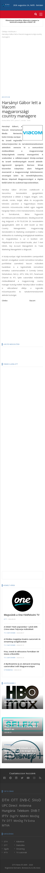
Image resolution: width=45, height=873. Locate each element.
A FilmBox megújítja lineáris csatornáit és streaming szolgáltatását (22, 640)
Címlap (4, 31)
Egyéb (6, 849)
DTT (5, 619)
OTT (14, 800)
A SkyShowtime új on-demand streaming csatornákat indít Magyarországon (22, 665)
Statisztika (20, 845)
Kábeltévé (20, 841)
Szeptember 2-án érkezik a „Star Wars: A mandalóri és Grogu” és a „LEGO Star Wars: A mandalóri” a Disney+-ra (20, 752)
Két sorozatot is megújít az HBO (19, 702)
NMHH (24, 816)
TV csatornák (10, 633)
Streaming (8, 670)
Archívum (11, 31)
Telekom (23, 810)
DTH (5, 800)
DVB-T (35, 810)
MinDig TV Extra (24, 821)
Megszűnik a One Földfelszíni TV (21, 614)
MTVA (6, 825)
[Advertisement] (22, 63)
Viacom (32, 300)
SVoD (36, 800)
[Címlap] (5, 5)
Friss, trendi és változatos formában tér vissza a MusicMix (21, 652)
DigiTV (14, 816)
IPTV (5, 816)
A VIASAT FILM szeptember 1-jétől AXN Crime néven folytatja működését (20, 628)
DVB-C (25, 800)
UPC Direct (9, 805)
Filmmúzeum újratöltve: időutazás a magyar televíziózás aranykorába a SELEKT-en (23, 21)
